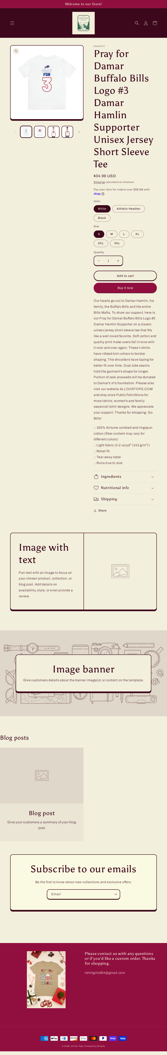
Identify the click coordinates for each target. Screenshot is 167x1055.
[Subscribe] (115, 894)
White (102, 208)
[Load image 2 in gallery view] (40, 132)
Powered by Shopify (95, 1046)
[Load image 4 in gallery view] (67, 132)
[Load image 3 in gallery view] (53, 132)
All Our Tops (77, 1046)
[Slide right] (79, 131)
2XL (101, 243)
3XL (117, 243)
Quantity (99, 252)
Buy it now (125, 288)
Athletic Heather (129, 208)
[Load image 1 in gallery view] (26, 132)
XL (137, 234)
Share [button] (102, 510)
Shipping (99, 182)
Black (102, 217)
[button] (12, 23)
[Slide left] (14, 131)
